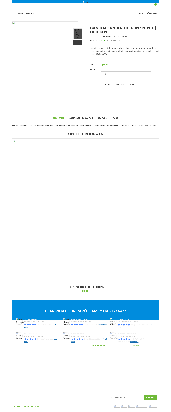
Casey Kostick (30, 333)
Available (94, 40)
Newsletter (99, 397)
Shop (103, 5)
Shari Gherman (30, 319)
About (65, 5)
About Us (54, 362)
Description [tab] (58, 118)
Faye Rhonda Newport (80, 319)
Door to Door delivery (59, 350)
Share (132, 84)
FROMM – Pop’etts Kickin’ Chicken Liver (85, 287)
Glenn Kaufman (77, 333)
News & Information (59, 366)
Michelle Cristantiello (127, 333)
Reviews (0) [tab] (103, 118)
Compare (120, 84)
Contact (127, 5)
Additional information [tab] (81, 118)
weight (93, 69)
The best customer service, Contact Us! (103, 357)
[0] (153, 6)
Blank (84, 5)
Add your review (120, 36)
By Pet (53, 5)
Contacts (54, 410)
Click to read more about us (25, 392)
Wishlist (107, 84)
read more (103, 324)
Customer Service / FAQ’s (61, 353)
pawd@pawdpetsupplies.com (142, 363)
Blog (114, 5)
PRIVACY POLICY (21, 410)
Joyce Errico (123, 319)
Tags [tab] (115, 118)
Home (41, 5)
